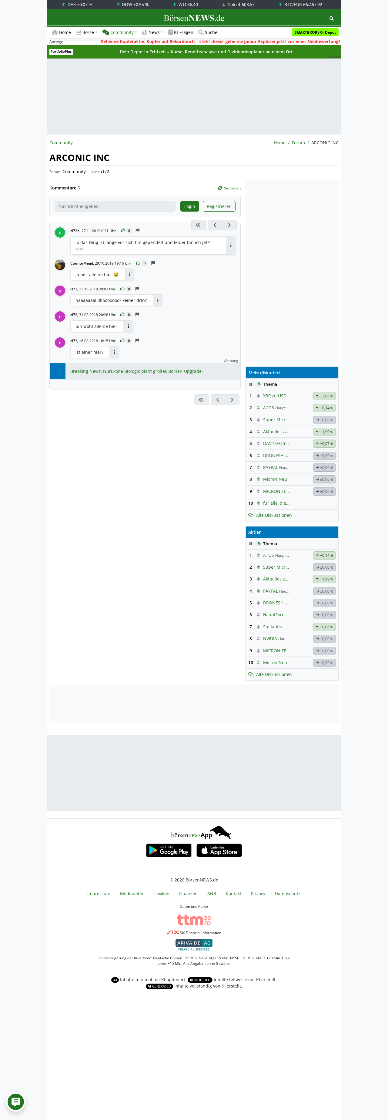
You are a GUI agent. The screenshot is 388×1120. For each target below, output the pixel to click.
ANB (211, 893)
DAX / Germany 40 (281, 443)
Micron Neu (275, 479)
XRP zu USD (274, 396)
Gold (240, 4)
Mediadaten (132, 893)
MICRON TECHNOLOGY (286, 491)
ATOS (268, 407)
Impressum (98, 893)
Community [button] (122, 32)
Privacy (258, 893)
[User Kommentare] (15, 1102)
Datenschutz (287, 893)
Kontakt (233, 893)
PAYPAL (270, 467)
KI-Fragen (183, 32)
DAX (79, 4)
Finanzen (188, 893)
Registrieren (219, 206)
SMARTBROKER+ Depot (315, 32)
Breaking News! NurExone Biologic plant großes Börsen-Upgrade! (136, 371)
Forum (298, 142)
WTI (187, 4)
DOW (135, 4)
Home (65, 32)
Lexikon (161, 893)
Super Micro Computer (286, 420)
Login (189, 206)
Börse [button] (88, 32)
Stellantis (272, 627)
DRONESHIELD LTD (282, 455)
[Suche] (332, 18)
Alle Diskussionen (274, 515)
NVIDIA (270, 638)
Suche (211, 32)
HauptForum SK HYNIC (286, 614)
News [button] (154, 32)
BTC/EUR (302, 4)
